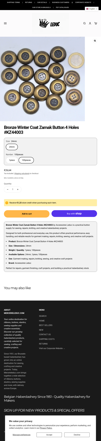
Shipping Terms (13, 2)
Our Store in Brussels (41, 7)
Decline (77, 435)
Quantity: (8, 184)
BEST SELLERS (45, 325)
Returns (28, 2)
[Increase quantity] (17, 189)
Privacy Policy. (46, 428)
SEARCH (42, 316)
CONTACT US (45, 334)
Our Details (42, 2)
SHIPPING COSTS (47, 339)
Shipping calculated (21, 173)
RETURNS (43, 344)
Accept (49, 435)
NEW (41, 330)
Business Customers (60, 2)
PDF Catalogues (62, 7)
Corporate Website (83, 2)
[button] (91, 9)
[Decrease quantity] (7, 189)
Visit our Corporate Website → (52, 348)
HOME (42, 321)
